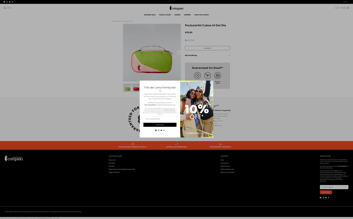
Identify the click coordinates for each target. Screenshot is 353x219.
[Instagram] (158, 130)
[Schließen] (211, 83)
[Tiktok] (164, 130)
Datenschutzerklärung (169, 109)
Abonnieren (160, 125)
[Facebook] (156, 130)
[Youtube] (161, 130)
